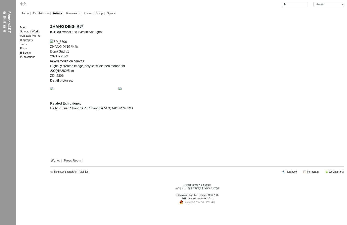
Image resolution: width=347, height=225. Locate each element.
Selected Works (30, 31)
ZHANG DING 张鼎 (64, 46)
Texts (23, 44)
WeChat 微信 (336, 171)
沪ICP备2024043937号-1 (200, 198)
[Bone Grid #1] (58, 41)
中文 (23, 4)
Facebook (291, 171)
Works (55, 160)
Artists (57, 13)
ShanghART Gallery (197, 195)
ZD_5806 (57, 75)
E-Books (25, 52)
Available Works (30, 35)
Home (25, 13)
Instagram (312, 171)
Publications (27, 56)
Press (88, 13)
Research (73, 13)
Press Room (72, 160)
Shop (99, 13)
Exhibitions (41, 13)
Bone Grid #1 (59, 51)
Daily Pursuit (59, 108)
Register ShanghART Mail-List (71, 171)
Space (111, 13)
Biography (26, 39)
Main (23, 27)
